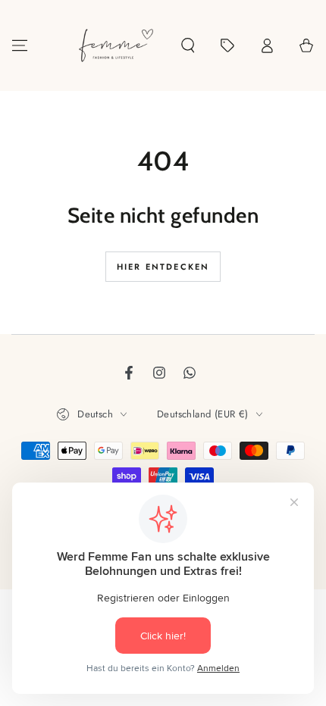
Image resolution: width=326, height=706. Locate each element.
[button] (188, 45)
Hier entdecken (163, 267)
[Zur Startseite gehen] (116, 45)
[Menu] (19, 45)
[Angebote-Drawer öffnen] (227, 45)
